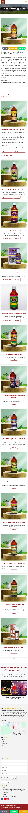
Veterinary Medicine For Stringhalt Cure (14, 563)
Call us (5, 48)
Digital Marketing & (5, 809)
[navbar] (26, 2)
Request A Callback (20, 151)
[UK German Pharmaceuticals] (3, 2)
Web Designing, (16, 807)
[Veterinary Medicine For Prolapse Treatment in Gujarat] (14, 297)
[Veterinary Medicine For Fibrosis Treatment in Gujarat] (14, 506)
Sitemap (3, 752)
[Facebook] (2, 799)
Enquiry (24, 812)
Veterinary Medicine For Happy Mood (14, 647)
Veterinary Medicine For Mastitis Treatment (14, 190)
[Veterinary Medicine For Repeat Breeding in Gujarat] (14, 256)
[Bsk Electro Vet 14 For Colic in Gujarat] (14, 114)
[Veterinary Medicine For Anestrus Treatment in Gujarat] (14, 215)
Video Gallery (4, 746)
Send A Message (5, 782)
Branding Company (13, 809)
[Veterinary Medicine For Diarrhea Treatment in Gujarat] (14, 465)
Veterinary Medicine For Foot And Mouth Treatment (14, 396)
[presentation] (2, 689)
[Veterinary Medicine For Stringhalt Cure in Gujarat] (14, 547)
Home (3, 739)
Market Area (4, 754)
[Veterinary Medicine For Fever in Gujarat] (14, 338)
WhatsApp (22, 48)
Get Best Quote (13, 48)
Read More (17, 197)
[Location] (14, 728)
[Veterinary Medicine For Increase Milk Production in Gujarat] (14, 588)
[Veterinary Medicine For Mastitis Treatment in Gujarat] (14, 173)
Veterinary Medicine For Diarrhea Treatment (14, 481)
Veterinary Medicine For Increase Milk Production (14, 605)
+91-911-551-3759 (6, 796)
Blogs (3, 748)
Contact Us (4, 750)
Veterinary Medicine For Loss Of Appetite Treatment (14, 439)
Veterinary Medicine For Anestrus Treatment (14, 231)
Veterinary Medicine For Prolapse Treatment (14, 313)
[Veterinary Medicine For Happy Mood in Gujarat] (14, 631)
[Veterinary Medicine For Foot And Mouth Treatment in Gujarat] (14, 379)
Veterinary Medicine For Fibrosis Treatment (14, 522)
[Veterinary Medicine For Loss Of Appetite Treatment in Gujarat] (14, 422)
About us (4, 741)
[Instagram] (7, 799)
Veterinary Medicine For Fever (14, 354)
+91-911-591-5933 (14, 796)
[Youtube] (5, 799)
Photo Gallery (5, 743)
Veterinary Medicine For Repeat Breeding (14, 272)
